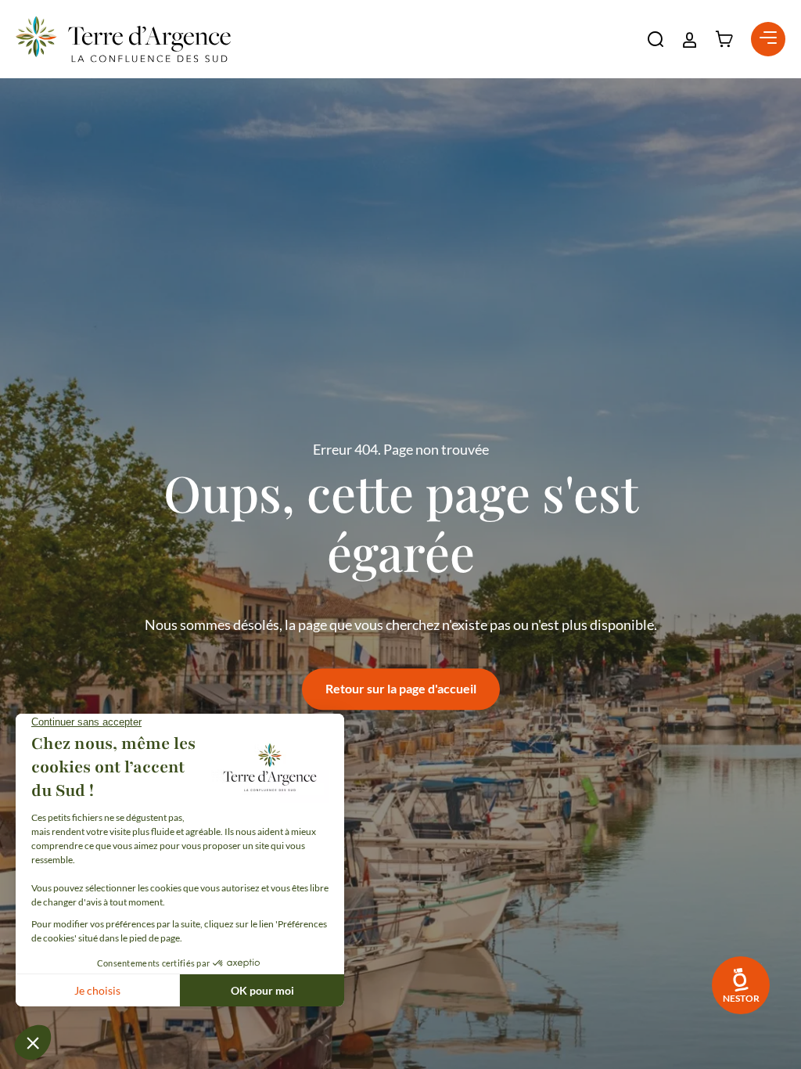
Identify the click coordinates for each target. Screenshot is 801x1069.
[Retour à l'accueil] (123, 39)
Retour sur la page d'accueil (400, 688)
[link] (741, 985)
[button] (655, 39)
